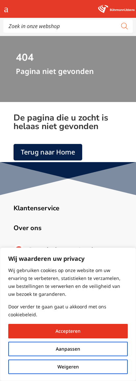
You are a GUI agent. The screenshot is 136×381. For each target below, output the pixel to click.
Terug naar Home (48, 152)
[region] (68, 314)
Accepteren (68, 331)
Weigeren (68, 367)
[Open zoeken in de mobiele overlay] (68, 26)
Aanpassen (68, 349)
